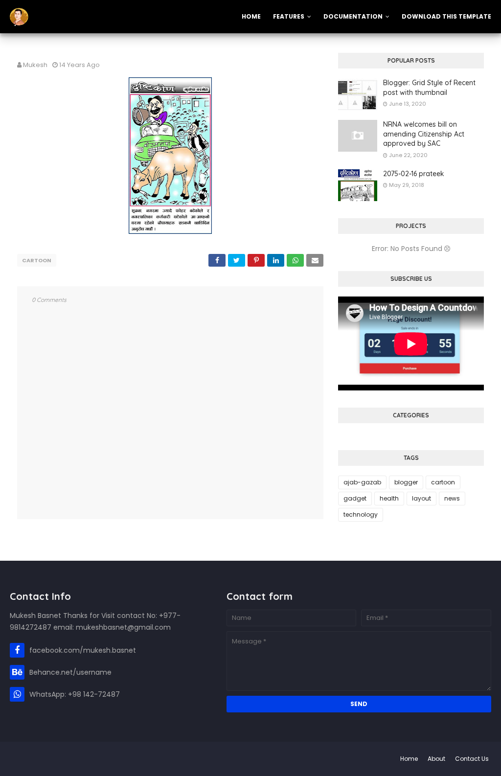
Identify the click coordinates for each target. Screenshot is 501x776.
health (389, 498)
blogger (406, 482)
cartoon (36, 260)
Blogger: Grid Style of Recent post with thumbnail (429, 87)
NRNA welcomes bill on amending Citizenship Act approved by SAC (423, 134)
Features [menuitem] (288, 16)
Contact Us (472, 758)
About (436, 758)
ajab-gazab (362, 482)
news (452, 498)
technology (360, 514)
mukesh (35, 64)
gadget (354, 498)
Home (409, 758)
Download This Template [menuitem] (446, 16)
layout (421, 498)
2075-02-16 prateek (413, 173)
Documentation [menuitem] (353, 16)
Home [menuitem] (251, 16)
